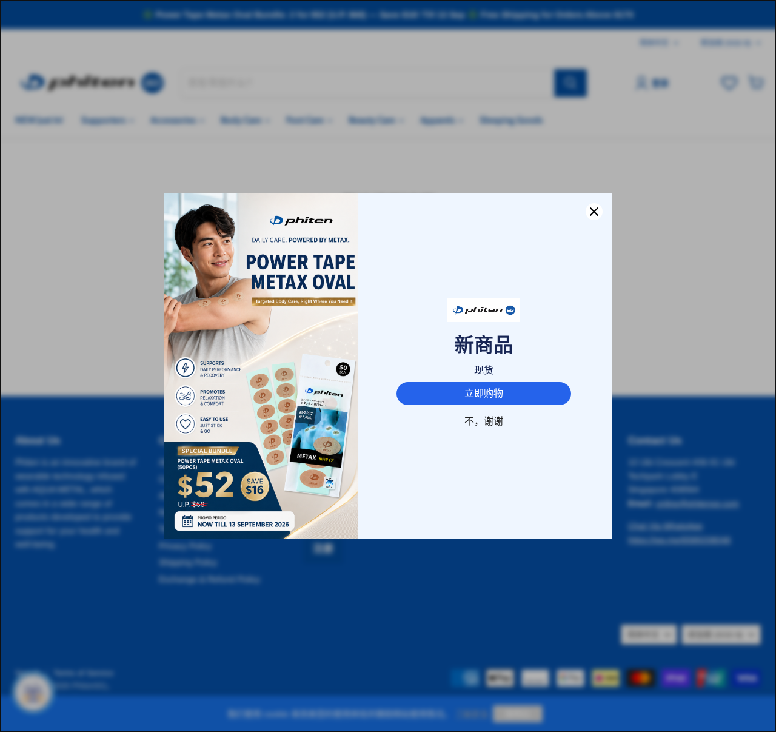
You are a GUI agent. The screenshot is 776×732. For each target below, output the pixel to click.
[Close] (594, 211)
